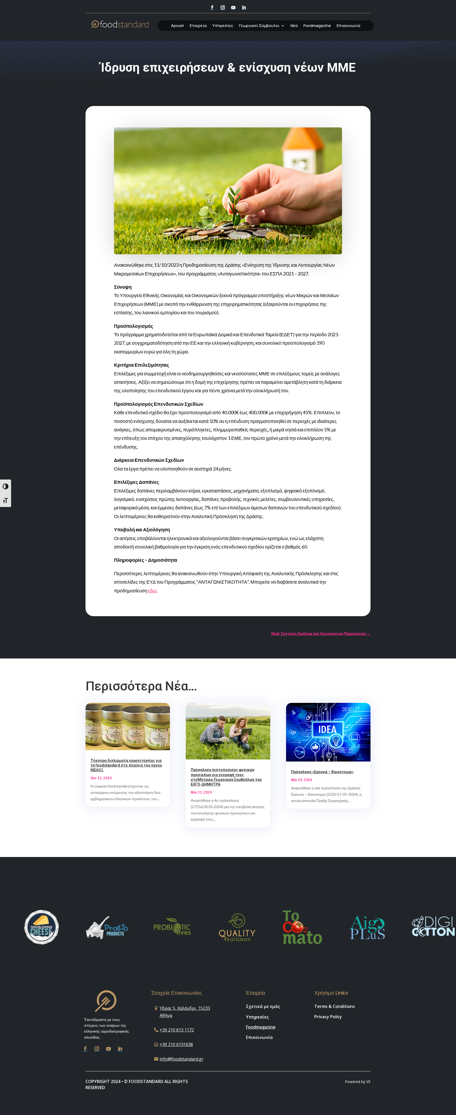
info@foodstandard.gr (181, 1059)
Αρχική (177, 26)
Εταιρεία (198, 26)
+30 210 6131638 (176, 1044)
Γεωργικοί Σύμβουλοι (259, 26)
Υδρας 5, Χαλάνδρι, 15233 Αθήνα (185, 1011)
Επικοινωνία (348, 26)
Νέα (294, 26)
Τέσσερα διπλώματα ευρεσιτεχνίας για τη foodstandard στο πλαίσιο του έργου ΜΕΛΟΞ (126, 765)
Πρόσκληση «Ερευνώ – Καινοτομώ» (322, 772)
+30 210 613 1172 (177, 1030)
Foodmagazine (317, 26)
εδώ (152, 590)
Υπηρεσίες (222, 26)
